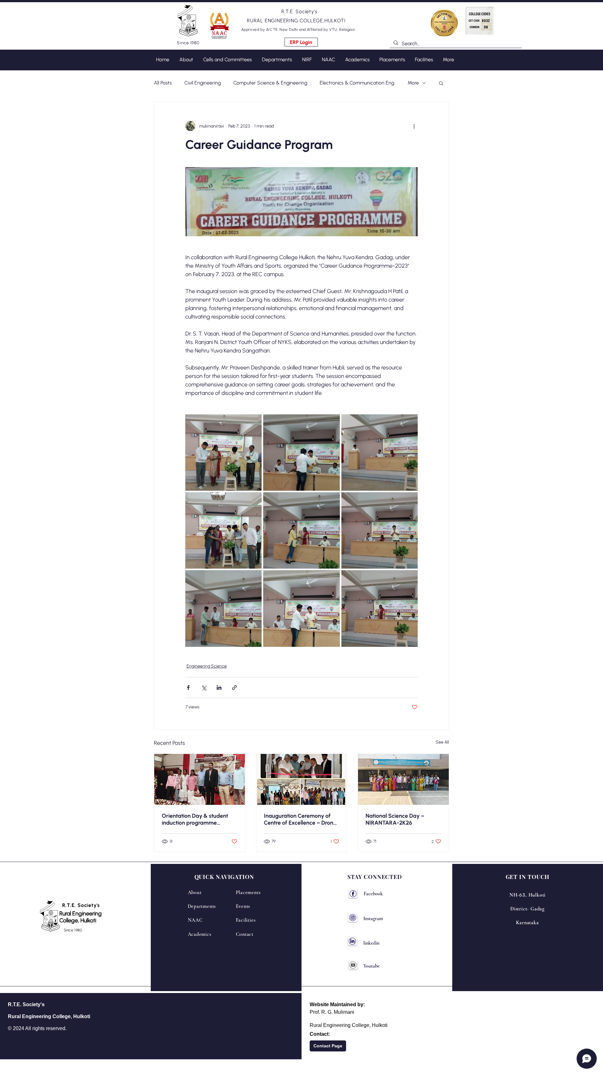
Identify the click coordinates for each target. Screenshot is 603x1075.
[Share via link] (234, 687)
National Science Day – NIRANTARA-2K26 (395, 819)
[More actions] (414, 126)
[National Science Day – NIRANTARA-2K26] (403, 779)
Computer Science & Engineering (270, 83)
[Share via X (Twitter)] (204, 687)
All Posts (163, 83)
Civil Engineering (202, 83)
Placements (248, 892)
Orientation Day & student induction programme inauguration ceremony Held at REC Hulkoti (198, 819)
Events (243, 906)
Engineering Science (207, 666)
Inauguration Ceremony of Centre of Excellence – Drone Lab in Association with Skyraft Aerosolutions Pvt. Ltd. (300, 819)
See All (442, 742)
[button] (230, 38)
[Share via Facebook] (188, 687)
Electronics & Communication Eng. (357, 83)
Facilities (246, 920)
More (413, 83)
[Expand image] (223, 452)
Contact (245, 934)
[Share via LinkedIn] (219, 687)
